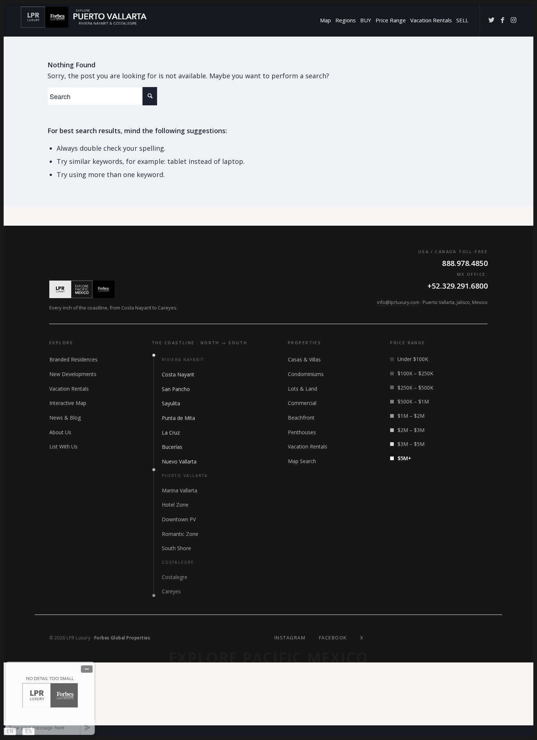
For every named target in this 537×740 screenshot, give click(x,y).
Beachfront (301, 417)
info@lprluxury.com (398, 302)
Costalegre (174, 577)
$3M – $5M (410, 443)
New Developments (72, 374)
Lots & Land (302, 388)
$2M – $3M (410, 430)
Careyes (171, 591)
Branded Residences (73, 359)
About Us (60, 432)
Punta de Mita (178, 417)
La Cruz (171, 432)
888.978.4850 (465, 263)
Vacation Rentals (69, 388)
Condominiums (306, 374)
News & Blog (65, 417)
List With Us (63, 446)
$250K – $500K (415, 387)
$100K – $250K (415, 373)
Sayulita (171, 403)
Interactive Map (67, 402)
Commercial (302, 402)
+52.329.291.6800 (457, 286)
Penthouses (302, 432)
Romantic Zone (180, 533)
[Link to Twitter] (491, 19)
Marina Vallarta (179, 490)
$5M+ (404, 458)
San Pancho (176, 389)
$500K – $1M (413, 401)
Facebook (333, 637)
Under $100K (412, 359)
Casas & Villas (304, 359)
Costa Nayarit (178, 374)
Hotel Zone (175, 504)
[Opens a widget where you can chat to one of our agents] (50, 698)
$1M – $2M (410, 415)
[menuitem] (325, 20)
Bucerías (172, 446)
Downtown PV (179, 519)
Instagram (290, 637)
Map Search (302, 461)
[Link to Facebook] (502, 19)
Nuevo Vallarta (179, 461)
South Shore (176, 548)
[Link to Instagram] (513, 19)
